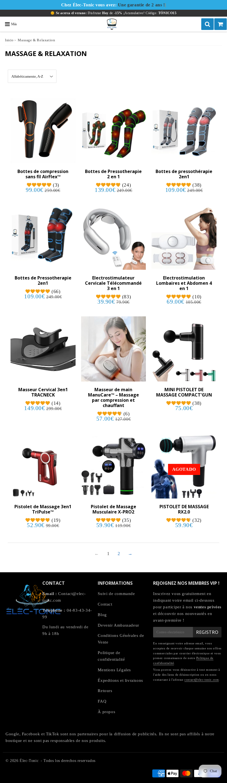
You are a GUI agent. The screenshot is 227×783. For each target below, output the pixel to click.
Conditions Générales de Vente (121, 638)
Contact (105, 604)
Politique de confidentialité (111, 656)
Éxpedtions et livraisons (120, 680)
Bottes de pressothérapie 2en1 (184, 174)
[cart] (220, 24)
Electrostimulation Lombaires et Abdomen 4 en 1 (184, 283)
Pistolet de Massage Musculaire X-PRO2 (113, 509)
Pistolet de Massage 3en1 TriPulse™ (42, 509)
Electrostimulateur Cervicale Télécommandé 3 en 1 (113, 283)
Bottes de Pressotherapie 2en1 (43, 280)
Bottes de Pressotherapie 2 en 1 (113, 174)
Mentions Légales (114, 670)
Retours (105, 690)
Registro (207, 632)
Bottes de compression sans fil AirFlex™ (42, 174)
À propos (106, 712)
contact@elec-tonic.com (201, 679)
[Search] (207, 24)
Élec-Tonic (29, 761)
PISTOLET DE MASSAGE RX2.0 (184, 509)
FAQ (102, 701)
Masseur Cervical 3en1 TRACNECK (43, 392)
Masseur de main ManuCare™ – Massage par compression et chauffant (113, 398)
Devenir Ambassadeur (118, 625)
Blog (102, 614)
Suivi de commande (116, 593)
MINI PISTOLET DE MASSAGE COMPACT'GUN (184, 392)
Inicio (9, 40)
